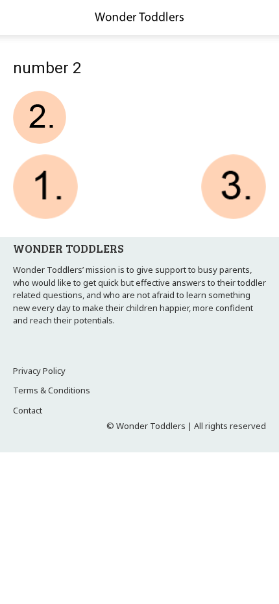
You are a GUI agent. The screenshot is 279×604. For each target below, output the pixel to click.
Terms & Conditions (51, 390)
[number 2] (39, 140)
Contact (27, 410)
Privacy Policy (39, 371)
